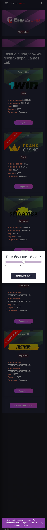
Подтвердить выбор (24, 276)
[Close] (41, 522)
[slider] (23, 261)
